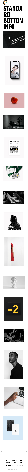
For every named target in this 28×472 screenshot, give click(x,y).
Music (20, 463)
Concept (5, 56)
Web (21, 461)
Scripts (8, 463)
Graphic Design (7, 445)
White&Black (6, 54)
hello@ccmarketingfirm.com (14, 469)
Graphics (14, 461)
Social (7, 461)
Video (14, 463)
